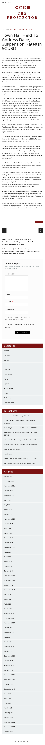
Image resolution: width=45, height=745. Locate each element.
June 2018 (7, 594)
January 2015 (8, 717)
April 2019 (7, 557)
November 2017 (9, 623)
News (6, 379)
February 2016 (9, 665)
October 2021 (8, 491)
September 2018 (9, 590)
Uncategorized (9, 402)
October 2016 (8, 661)
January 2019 (8, 571)
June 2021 (7, 500)
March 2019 (8, 561)
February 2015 (9, 713)
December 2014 (9, 722)
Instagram (24, 7)
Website (10, 309)
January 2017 (8, 651)
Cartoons (7, 355)
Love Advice (8, 374)
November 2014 (9, 727)
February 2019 (9, 566)
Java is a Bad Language (12, 449)
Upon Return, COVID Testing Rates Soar (17, 416)
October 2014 (8, 731)
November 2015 (9, 679)
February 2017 (9, 646)
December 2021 (9, 481)
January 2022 (8, 476)
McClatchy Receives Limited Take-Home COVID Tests (22, 428)
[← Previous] (4, 230)
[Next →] (41, 230)
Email (9, 302)
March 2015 (8, 708)
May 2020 (7, 528)
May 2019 (7, 552)
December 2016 (9, 656)
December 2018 (9, 576)
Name (9, 294)
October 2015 (8, 684)
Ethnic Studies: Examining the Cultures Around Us (20, 440)
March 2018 (8, 609)
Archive (39, 222)
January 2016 (8, 670)
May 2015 (7, 698)
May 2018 (7, 599)
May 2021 (7, 505)
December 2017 (9, 618)
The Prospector (22, 15)
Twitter (16, 7)
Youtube (20, 7)
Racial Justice (8, 388)
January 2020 (8, 538)
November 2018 (9, 580)
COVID (6, 360)
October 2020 (8, 524)
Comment (11, 274)
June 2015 (7, 694)
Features (7, 369)
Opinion (6, 384)
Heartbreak (8, 454)
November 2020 (9, 519)
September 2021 (9, 495)
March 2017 (8, 642)
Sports (6, 393)
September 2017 (9, 632)
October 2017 (8, 627)
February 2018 (9, 613)
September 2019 (9, 547)
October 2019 (8, 542)
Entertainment (8, 365)
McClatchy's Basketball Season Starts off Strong (20, 463)
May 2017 (7, 637)
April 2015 (7, 703)
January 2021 (8, 514)
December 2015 (9, 675)
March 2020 (8, 533)
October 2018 (8, 585)
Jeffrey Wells (28, 29)
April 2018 (7, 604)
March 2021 (8, 509)
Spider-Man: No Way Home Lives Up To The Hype (20, 459)
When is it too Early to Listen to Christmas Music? (20, 444)
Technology (8, 398)
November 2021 (9, 486)
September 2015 (9, 689)
